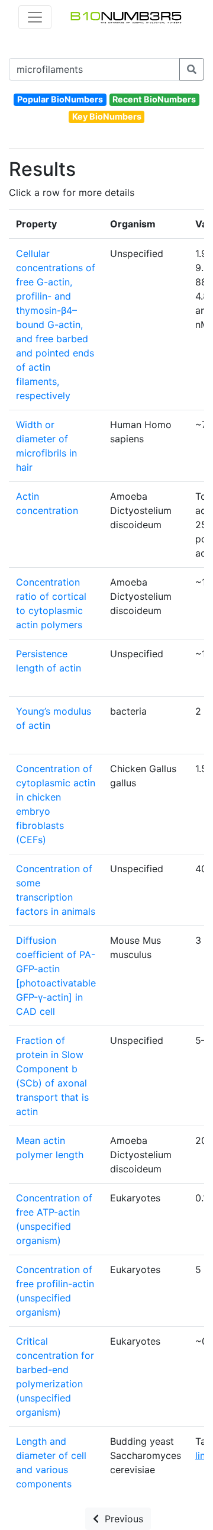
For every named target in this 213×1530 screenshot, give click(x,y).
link (203, 1455)
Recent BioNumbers (154, 99)
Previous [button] (121, 1519)
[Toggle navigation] (34, 17)
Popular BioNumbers (60, 99)
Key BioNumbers (106, 116)
